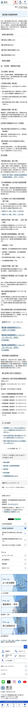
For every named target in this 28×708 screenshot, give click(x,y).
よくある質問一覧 (13, 448)
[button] (15, 2)
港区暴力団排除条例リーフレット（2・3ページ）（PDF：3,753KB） (13, 347)
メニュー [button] (19, 706)
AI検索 (25, 706)
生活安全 (17, 640)
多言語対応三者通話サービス (12, 511)
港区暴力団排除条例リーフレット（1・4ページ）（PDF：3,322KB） (13, 337)
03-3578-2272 (13, 504)
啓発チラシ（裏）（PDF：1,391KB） (13, 214)
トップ (2, 707)
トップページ (4, 640)
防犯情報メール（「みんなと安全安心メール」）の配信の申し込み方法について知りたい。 (15, 430)
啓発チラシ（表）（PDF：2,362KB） (13, 211)
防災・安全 (11, 640)
